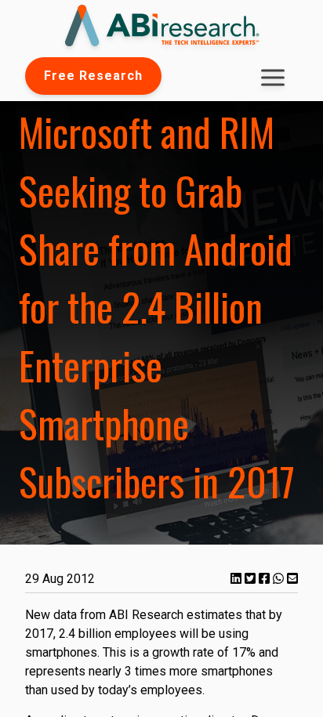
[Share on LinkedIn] (237, 578)
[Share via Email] (292, 578)
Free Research (93, 75)
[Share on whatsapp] (280, 578)
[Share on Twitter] (252, 578)
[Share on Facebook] (266, 578)
